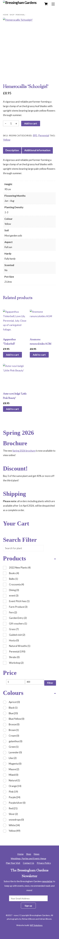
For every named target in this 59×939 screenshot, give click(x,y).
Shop (12, 15)
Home (5, 15)
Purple (14, 797)
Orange (15, 786)
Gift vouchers (18, 623)
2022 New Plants (20, 567)
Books (14, 573)
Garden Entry (18, 617)
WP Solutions (36, 925)
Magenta (15, 763)
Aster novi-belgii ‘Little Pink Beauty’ (15, 396)
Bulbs (13, 578)
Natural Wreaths (19, 645)
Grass (14, 629)
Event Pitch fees (19, 601)
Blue (13, 713)
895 (35, 135)
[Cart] (46, 4)
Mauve (14, 769)
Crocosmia (16, 584)
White (14, 825)
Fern (13, 612)
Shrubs (14, 657)
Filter (50, 682)
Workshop (16, 662)
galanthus (15, 741)
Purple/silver (17, 802)
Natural (14, 780)
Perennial (20, 15)
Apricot (14, 702)
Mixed (13, 774)
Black (13, 707)
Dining (14, 590)
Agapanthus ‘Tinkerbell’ (9, 342)
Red (13, 808)
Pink (13, 791)
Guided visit (17, 634)
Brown (14, 730)
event (13, 595)
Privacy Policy (44, 863)
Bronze (14, 724)
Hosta (14, 640)
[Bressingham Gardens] (20, 2)
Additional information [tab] (37, 150)
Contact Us (28, 863)
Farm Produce (18, 606)
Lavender (15, 752)
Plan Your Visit (13, 863)
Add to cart (30, 123)
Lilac (13, 758)
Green (14, 746)
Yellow (6, 139)
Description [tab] (12, 150)
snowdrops (16, 819)
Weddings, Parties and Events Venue (28, 858)
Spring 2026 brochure (24, 450)
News (36, 854)
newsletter (47, 881)
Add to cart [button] (12, 354)
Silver (13, 813)
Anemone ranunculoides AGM (40, 342)
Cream (14, 735)
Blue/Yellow (16, 718)
